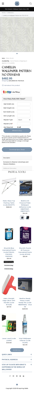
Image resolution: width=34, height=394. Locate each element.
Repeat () (8, 123)
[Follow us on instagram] (13, 376)
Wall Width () (9, 104)
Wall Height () (8, 108)
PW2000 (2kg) (8, 265)
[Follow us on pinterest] (17, 376)
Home (3, 12)
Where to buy (17, 130)
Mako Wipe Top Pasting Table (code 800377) (9, 203)
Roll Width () (8, 112)
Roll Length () (9, 116)
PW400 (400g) (8, 262)
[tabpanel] (17, 34)
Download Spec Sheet (17, 149)
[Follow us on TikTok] (23, 376)
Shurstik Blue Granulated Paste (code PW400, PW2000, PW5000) (9, 252)
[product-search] (31, 4)
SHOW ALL (17, 350)
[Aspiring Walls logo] (17, 3)
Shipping (5, 81)
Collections (10, 12)
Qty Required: (8, 127)
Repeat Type (8, 120)
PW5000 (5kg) (8, 269)
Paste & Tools (17, 172)
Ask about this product (12, 85)
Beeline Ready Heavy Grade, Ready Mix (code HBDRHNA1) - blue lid (25, 303)
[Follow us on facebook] (10, 376)
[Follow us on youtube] (20, 376)
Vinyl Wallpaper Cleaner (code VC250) (25, 340)
